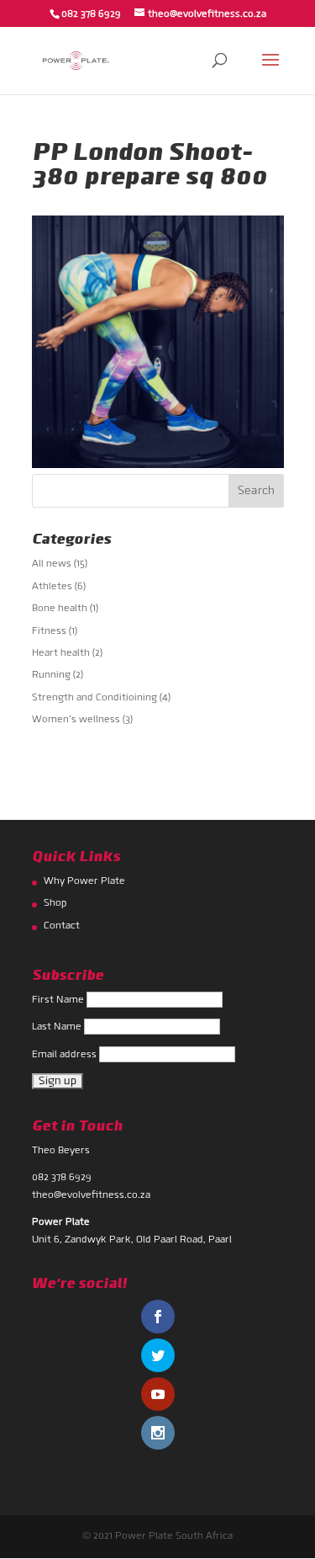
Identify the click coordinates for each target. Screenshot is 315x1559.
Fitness (49, 631)
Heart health (61, 653)
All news (51, 564)
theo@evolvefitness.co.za (91, 1195)
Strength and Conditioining (94, 698)
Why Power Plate (84, 881)
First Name (59, 1000)
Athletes (52, 587)
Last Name (58, 1027)
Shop (55, 903)
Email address (65, 1055)
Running (51, 675)
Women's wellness (76, 720)
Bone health (59, 609)
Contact (62, 926)
